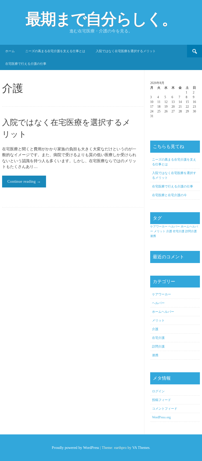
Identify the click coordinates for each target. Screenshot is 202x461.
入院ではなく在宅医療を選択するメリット (126, 51)
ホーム (10, 51)
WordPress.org (161, 417)
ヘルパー (174, 226)
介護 (169, 231)
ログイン (158, 391)
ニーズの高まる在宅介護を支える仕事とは (55, 51)
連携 (153, 236)
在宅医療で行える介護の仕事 (25, 64)
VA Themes (140, 448)
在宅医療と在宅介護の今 (169, 195)
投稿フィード (161, 400)
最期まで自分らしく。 (101, 19)
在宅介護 (178, 231)
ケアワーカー (159, 226)
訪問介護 (191, 231)
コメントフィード (164, 408)
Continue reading (24, 181)
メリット (159, 231)
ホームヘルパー (163, 312)
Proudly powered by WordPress (75, 448)
